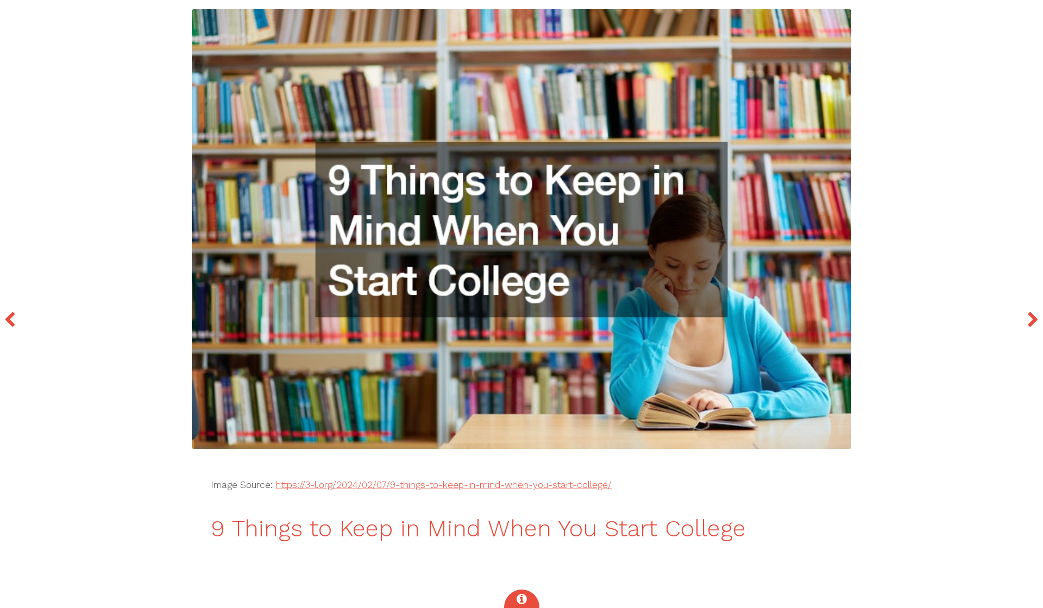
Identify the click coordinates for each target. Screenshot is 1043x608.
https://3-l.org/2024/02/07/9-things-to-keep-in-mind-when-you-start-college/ (443, 484)
